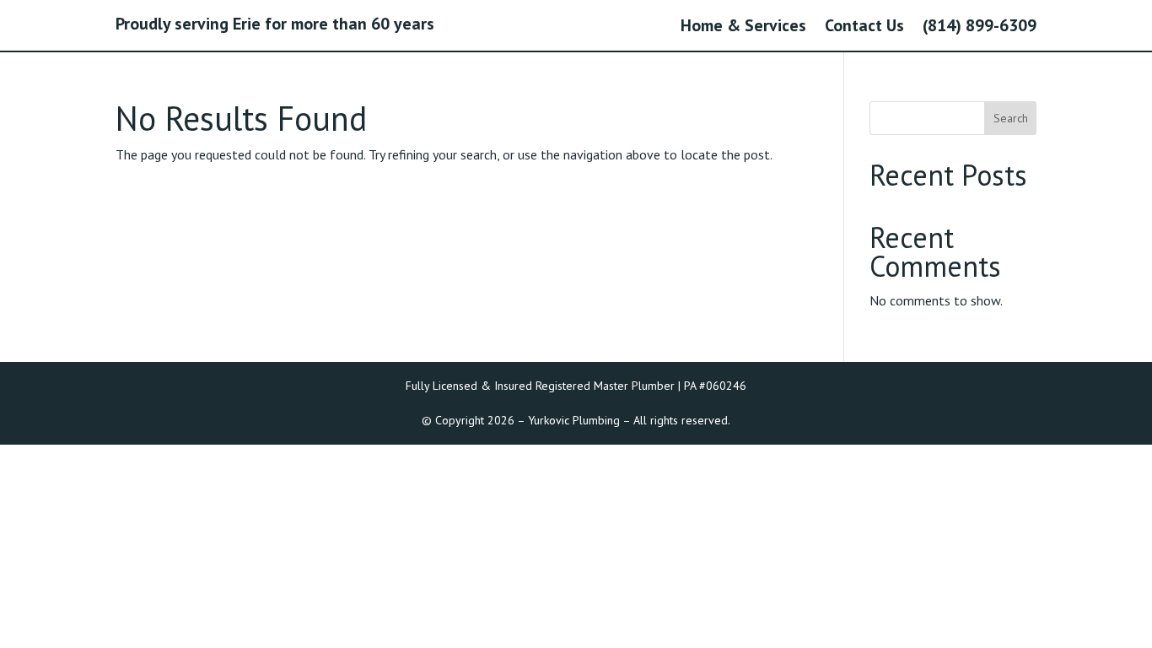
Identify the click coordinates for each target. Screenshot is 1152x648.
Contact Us (864, 27)
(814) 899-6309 (979, 27)
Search (1010, 118)
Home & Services (743, 27)
